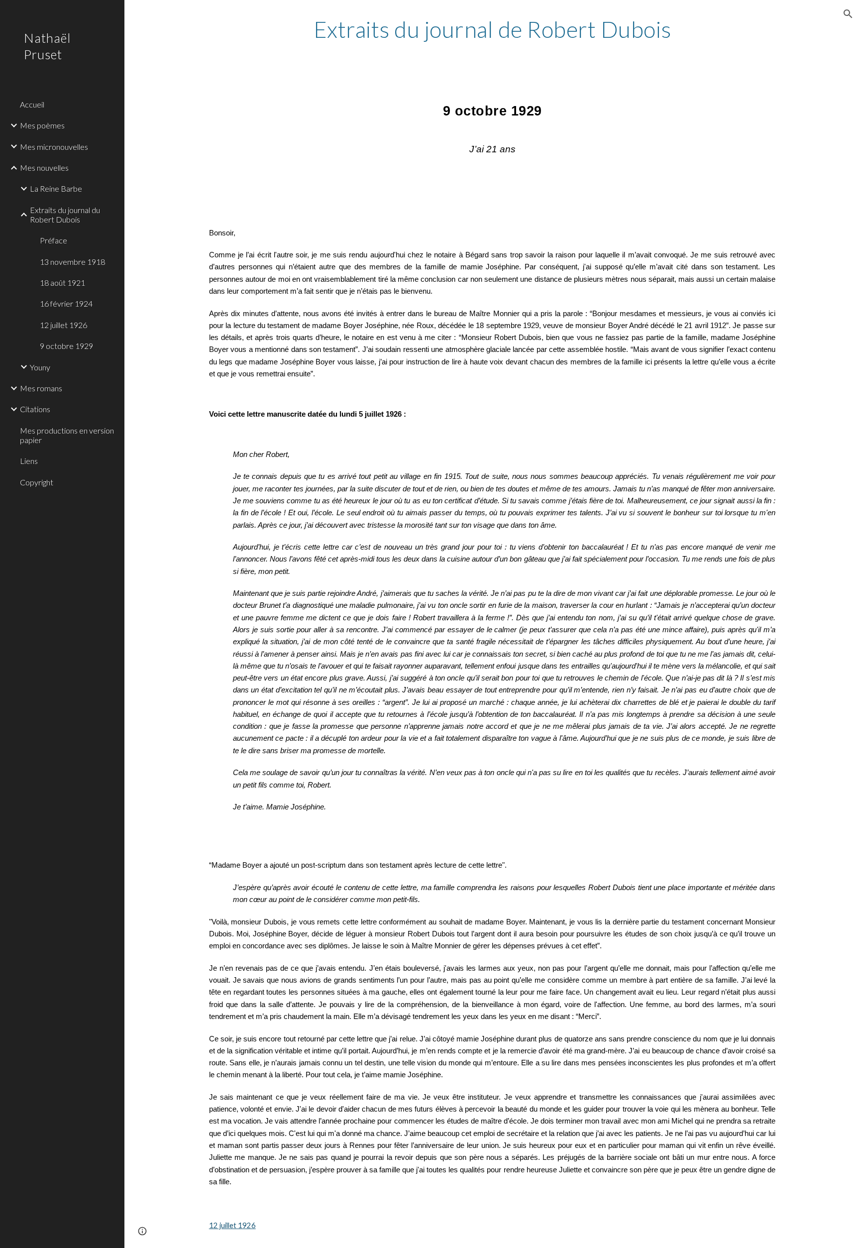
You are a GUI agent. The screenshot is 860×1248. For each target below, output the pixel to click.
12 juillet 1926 (232, 1225)
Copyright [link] (36, 482)
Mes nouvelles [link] (44, 167)
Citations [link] (35, 409)
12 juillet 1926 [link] (63, 325)
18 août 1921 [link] (62, 282)
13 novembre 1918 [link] (72, 261)
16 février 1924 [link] (66, 303)
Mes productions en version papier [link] (67, 435)
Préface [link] (53, 240)
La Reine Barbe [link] (56, 188)
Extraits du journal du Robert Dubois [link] (65, 214)
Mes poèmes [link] (42, 125)
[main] (492, 29)
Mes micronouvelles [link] (54, 146)
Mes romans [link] (41, 388)
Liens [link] (29, 460)
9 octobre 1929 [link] (66, 345)
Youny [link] (40, 367)
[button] (848, 14)
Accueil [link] (32, 104)
